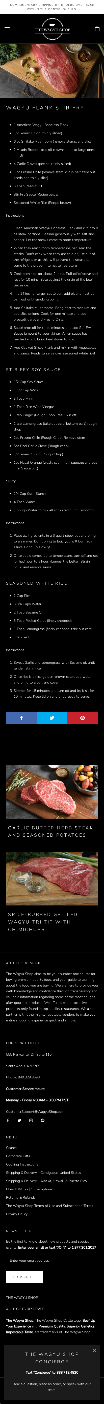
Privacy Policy (17, 1214)
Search (11, 1147)
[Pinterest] (42, 1120)
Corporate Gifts (18, 1156)
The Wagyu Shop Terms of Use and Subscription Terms (49, 1205)
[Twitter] (19, 1120)
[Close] (94, 1350)
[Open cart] (97, 28)
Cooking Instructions (22, 1164)
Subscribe (24, 1277)
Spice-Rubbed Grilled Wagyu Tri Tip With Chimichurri (43, 921)
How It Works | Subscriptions (29, 1189)
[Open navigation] (7, 29)
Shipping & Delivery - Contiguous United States (43, 1172)
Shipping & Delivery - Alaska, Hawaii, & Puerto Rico (46, 1181)
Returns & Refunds (21, 1197)
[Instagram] (31, 1120)
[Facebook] (8, 1120)
